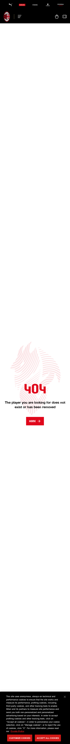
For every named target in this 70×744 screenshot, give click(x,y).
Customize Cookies (19, 738)
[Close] (64, 696)
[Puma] (9, 5)
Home (32, 421)
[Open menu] (18, 16)
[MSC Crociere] (35, 5)
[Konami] (60, 5)
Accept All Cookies (48, 738)
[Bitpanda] (47, 5)
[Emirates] (22, 5)
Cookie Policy (17, 731)
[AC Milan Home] (7, 16)
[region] (35, 718)
